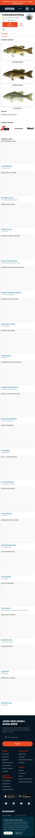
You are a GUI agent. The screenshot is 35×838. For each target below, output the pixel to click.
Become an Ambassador (25, 779)
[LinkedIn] (14, 803)
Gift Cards (5, 771)
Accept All (8, 833)
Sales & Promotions (7, 762)
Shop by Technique (7, 768)
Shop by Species (6, 765)
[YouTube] (21, 803)
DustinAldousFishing (13, 14)
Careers (21, 776)
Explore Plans (22, 754)
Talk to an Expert (6, 815)
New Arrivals (5, 754)
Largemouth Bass (17, 62)
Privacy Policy (16, 829)
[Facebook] (6, 803)
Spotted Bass (18, 108)
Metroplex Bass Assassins (9, 114)
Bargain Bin (5, 759)
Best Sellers (5, 757)
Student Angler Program (25, 782)
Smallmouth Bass (17, 85)
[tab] (4, 34)
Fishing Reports (6, 781)
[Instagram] (29, 803)
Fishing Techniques (7, 789)
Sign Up (17, 744)
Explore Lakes (6, 783)
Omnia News (22, 773)
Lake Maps (22, 757)
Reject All (18, 833)
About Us (21, 770)
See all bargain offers (22, 2)
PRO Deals (22, 762)
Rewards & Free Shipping (25, 759)
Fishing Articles (6, 786)
